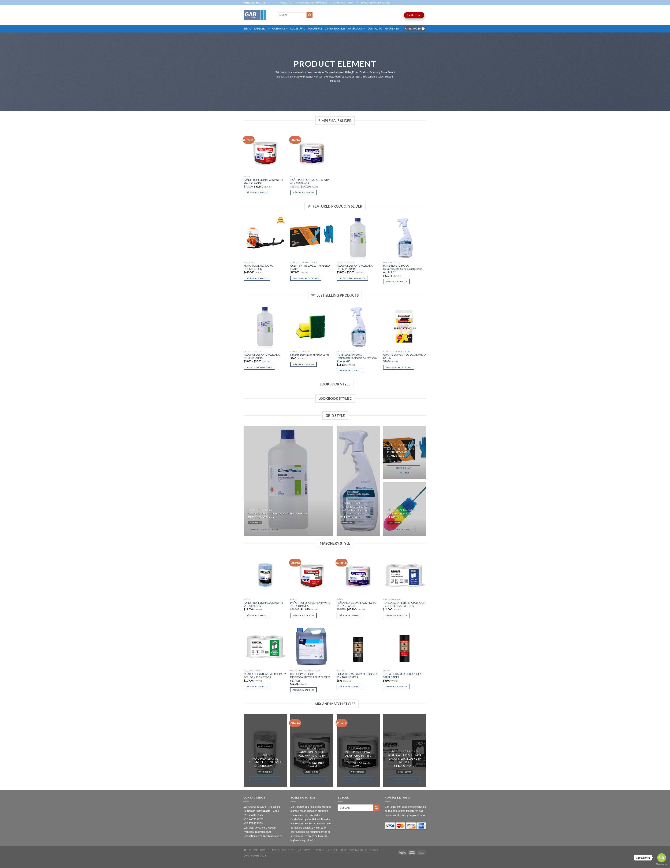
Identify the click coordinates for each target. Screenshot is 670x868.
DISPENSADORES (335, 28)
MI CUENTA (392, 28)
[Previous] (244, 253)
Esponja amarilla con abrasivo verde (309, 354)
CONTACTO (374, 28)
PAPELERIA (260, 28)
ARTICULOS (355, 28)
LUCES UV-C (298, 28)
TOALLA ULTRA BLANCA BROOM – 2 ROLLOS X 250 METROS (265, 675)
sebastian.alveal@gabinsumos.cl (263, 835)
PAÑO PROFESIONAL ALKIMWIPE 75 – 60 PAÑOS (264, 604)
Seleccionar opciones (306, 278)
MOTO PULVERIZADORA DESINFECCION (258, 267)
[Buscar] (309, 15)
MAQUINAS (315, 28)
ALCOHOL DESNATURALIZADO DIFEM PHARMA (355, 267)
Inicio (247, 28)
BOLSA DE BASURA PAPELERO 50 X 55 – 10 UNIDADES (357, 675)
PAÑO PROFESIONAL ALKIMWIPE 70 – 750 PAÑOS (264, 181)
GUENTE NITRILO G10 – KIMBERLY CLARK (310, 267)
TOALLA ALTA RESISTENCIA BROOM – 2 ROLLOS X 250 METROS (404, 604)
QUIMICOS (278, 28)
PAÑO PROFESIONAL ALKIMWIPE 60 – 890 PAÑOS (310, 181)
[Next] (426, 253)
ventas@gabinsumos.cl (257, 831)
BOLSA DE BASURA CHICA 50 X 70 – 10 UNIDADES (403, 675)
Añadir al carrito (257, 192)
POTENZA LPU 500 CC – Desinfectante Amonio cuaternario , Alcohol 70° (403, 269)
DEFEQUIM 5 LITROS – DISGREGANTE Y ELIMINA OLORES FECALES (310, 677)
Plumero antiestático (399, 513)
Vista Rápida (255, 522)
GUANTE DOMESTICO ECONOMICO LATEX (404, 356)
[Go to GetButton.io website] (661, 864)
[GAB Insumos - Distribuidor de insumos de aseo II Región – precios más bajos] (257, 15)
